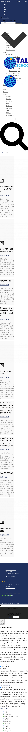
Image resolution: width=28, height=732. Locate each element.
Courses (5, 52)
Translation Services (10, 588)
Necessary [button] (3, 664)
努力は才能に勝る (5, 281)
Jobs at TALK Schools (10, 576)
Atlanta (8, 38)
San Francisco (10, 50)
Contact (5, 92)
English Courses (11, 54)
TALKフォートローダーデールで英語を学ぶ (6, 189)
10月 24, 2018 (4, 535)
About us (6, 33)
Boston (8, 43)
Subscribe (5, 18)
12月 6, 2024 (4, 477)
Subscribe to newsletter (9, 20)
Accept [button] (15, 617)
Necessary (5, 666)
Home (3, 152)
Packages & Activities (13, 73)
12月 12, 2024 (4, 378)
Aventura (9, 40)
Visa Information (9, 571)
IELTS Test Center (10, 575)
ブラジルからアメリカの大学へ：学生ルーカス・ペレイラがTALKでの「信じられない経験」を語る (6, 408)
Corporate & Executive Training (13, 584)
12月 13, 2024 (4, 196)
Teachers (8, 586)
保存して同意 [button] (4, 708)
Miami (8, 47)
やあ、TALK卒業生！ (6, 473)
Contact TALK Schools (11, 570)
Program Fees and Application (12, 573)
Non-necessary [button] (5, 685)
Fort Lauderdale (11, 45)
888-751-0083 (22, 1)
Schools (5, 36)
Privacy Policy (10, 617)
